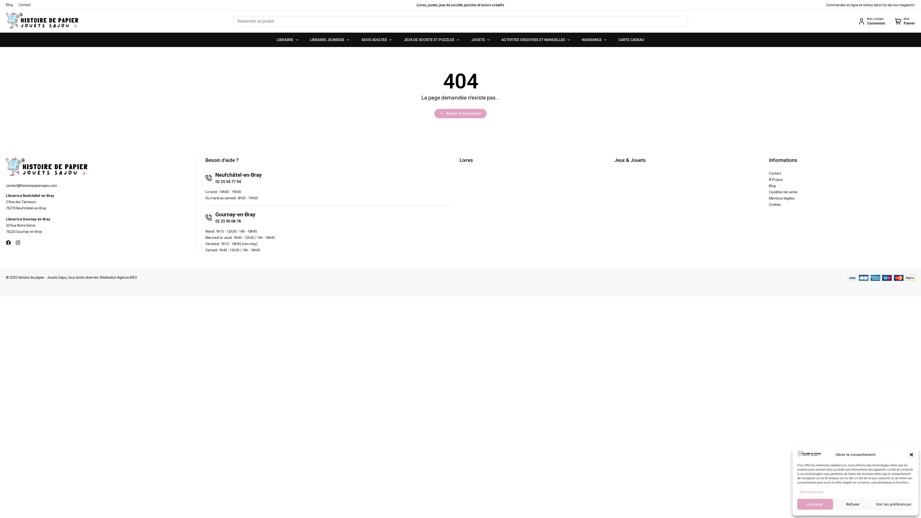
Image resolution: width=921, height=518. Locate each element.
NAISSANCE (592, 40)
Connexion (876, 23)
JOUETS (478, 40)
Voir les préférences (893, 504)
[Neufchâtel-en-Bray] (209, 178)
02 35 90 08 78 (228, 221)
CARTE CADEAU (631, 40)
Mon (906, 19)
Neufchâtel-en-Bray (238, 175)
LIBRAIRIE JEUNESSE (327, 40)
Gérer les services (812, 491)
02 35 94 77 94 (228, 181)
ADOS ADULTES (374, 40)
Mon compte (875, 19)
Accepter (815, 504)
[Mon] (898, 21)
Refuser (853, 504)
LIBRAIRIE (285, 40)
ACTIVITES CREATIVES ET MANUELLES (533, 40)
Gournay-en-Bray (235, 215)
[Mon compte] (861, 21)
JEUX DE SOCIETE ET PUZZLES (429, 40)
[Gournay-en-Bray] (209, 217)
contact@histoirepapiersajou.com (31, 186)
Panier (909, 23)
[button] (911, 454)
